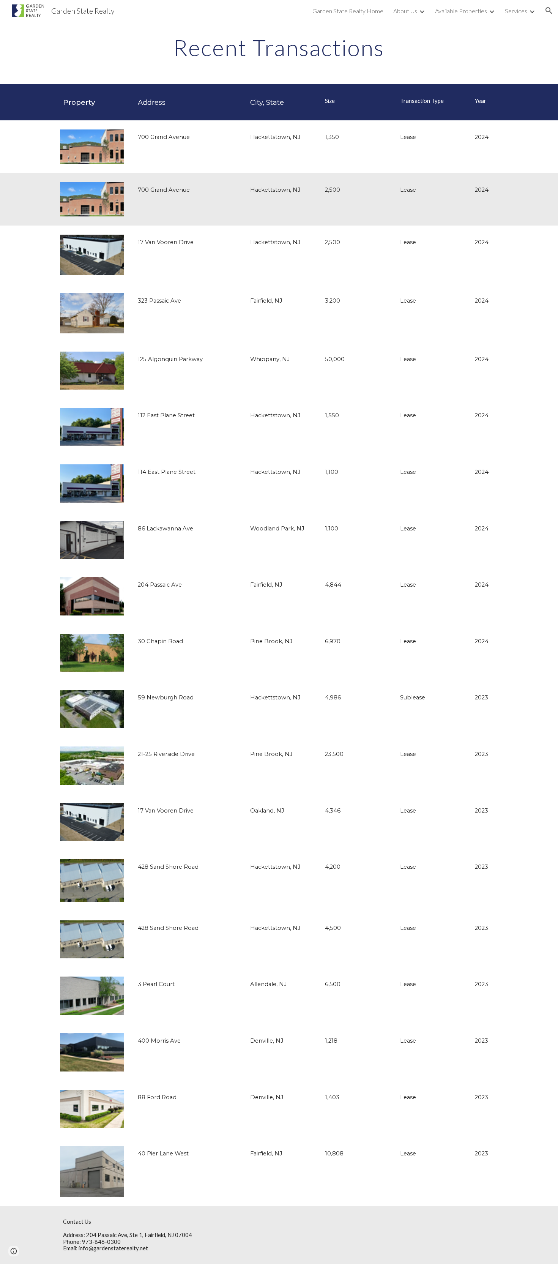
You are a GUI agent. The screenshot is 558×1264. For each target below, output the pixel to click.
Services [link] (516, 10)
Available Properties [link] (461, 10)
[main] (279, 47)
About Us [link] (405, 10)
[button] (549, 11)
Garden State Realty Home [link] (347, 10)
